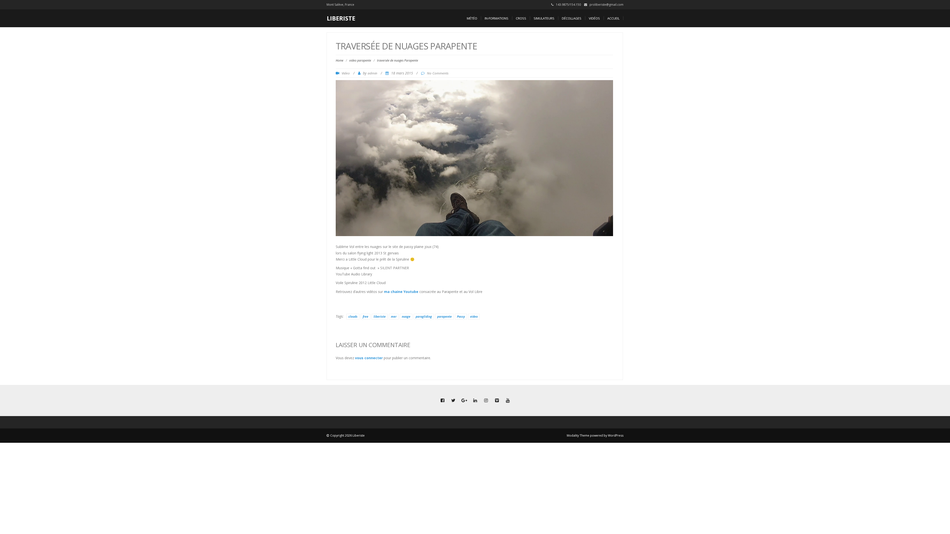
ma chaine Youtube (401, 291)
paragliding (424, 316)
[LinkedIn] (475, 400)
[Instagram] (486, 400)
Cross (521, 18)
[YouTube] (508, 400)
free (365, 316)
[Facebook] (442, 400)
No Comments (438, 73)
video (474, 316)
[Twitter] (453, 400)
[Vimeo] (497, 400)
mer (394, 316)
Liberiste (341, 18)
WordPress (615, 435)
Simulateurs (544, 18)
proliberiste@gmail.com (606, 4)
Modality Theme (578, 435)
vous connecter (369, 358)
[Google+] (464, 400)
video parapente (360, 60)
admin (372, 73)
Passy (461, 316)
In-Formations (496, 18)
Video (346, 73)
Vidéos (594, 18)
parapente (444, 316)
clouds (352, 316)
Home (339, 60)
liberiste (380, 316)
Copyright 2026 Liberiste (347, 435)
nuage (406, 316)
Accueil (613, 18)
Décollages (571, 18)
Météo (472, 18)
